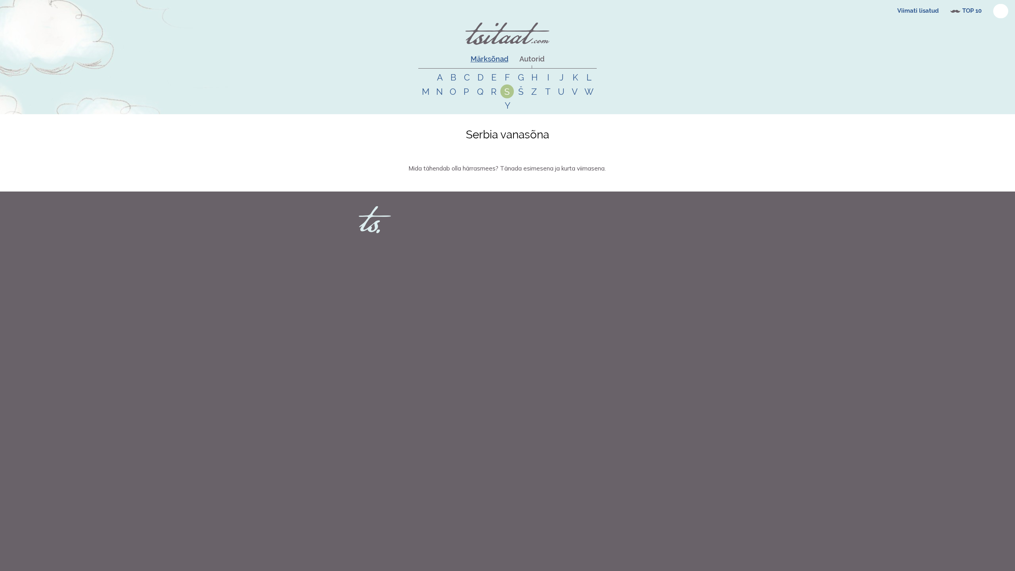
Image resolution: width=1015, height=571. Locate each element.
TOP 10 (972, 10)
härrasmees (463, 182)
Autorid (531, 59)
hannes (426, 182)
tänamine (487, 182)
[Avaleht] (507, 34)
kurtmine (509, 182)
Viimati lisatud (918, 10)
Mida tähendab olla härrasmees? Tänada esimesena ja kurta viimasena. (507, 168)
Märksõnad (489, 59)
